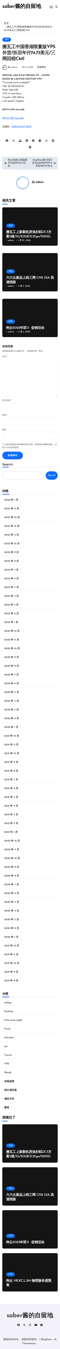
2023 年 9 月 (11, 552)
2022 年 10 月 (12, 648)
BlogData (46, 1339)
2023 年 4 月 (11, 596)
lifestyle (9, 1037)
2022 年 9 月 (11, 657)
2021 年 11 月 (11, 745)
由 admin (12, 67)
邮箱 (5, 415)
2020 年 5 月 (11, 902)
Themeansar (29, 1343)
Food (7, 1029)
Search (7, 464)
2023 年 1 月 (11, 622)
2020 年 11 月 (11, 849)
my (5, 1046)
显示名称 (7, 400)
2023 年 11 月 (11, 535)
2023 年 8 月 (11, 561)
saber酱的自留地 (21, 6)
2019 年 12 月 (11, 946)
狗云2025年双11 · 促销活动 (25, 328)
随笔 (6, 1107)
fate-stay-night (13, 1020)
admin (40, 182)
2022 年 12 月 (12, 631)
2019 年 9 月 (11, 972)
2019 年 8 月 (11, 981)
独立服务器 (10, 1090)
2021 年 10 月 (11, 753)
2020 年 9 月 (11, 867)
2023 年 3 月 (11, 605)
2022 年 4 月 (11, 701)
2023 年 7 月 (11, 570)
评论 (5, 357)
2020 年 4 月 (11, 911)
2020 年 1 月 (11, 937)
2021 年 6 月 (11, 788)
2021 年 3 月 (11, 814)
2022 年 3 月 (11, 710)
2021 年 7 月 (11, 779)
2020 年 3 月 (11, 919)
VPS (7, 40)
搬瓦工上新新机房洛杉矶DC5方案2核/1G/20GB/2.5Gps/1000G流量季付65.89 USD (30, 236)
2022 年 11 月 (11, 640)
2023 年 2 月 (11, 613)
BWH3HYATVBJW (21, 127)
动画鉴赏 (9, 1081)
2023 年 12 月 (12, 526)
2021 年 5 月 (11, 797)
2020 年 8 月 (11, 876)
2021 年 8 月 (11, 771)
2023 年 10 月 (12, 543)
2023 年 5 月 (11, 587)
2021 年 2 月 (11, 823)
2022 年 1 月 (11, 727)
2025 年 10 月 (12, 517)
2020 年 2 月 (11, 928)
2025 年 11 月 (11, 508)
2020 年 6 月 (11, 893)
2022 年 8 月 (11, 666)
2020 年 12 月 (12, 841)
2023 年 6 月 (11, 578)
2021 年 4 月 (11, 806)
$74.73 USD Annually (13, 118)
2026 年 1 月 (11, 500)
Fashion (8, 1011)
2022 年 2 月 (11, 718)
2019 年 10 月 (11, 963)
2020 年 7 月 (11, 884)
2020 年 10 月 (12, 858)
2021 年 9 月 (11, 762)
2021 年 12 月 (11, 736)
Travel (8, 1055)
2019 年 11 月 (11, 954)
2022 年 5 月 (11, 692)
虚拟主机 (9, 1099)
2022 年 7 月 (11, 675)
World (7, 1072)
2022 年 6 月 (11, 683)
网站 (4, 430)
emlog (7, 1002)
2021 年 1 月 (11, 832)
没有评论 (41, 67)
